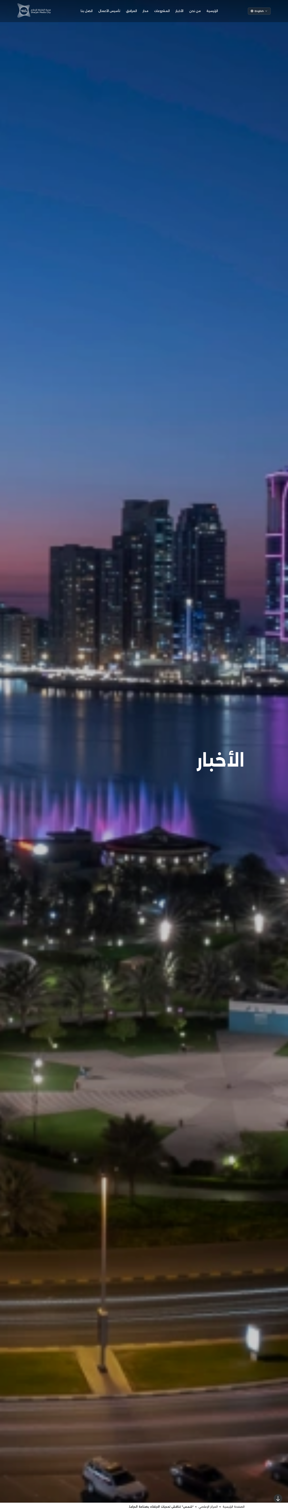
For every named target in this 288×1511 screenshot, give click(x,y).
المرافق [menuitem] (131, 11)
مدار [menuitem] (145, 11)
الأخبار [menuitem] (179, 11)
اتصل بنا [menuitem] (86, 11)
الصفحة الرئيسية (233, 1506)
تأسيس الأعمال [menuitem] (109, 11)
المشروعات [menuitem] (162, 11)
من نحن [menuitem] (195, 11)
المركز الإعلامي (208, 1506)
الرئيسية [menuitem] (212, 11)
